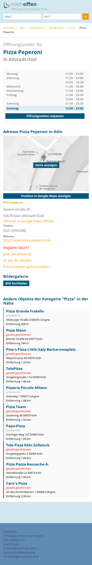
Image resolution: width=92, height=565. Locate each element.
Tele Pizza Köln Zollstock (28, 445)
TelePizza (14, 368)
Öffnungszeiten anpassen (45, 116)
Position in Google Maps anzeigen (46, 196)
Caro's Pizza (16, 483)
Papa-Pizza (15, 425)
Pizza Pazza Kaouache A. (27, 464)
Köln (22, 28)
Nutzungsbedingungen (19, 548)
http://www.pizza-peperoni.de (27, 240)
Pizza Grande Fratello (25, 311)
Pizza (71, 28)
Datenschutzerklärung (19, 552)
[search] (85, 16)
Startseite (9, 28)
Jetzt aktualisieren (17, 254)
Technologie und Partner (21, 557)
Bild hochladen (16, 283)
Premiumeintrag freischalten (26, 266)
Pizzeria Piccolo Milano (26, 387)
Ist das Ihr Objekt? (17, 260)
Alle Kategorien (14, 540)
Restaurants (56, 28)
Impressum (11, 544)
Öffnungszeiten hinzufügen (23, 536)
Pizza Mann (16, 330)
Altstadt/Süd (37, 28)
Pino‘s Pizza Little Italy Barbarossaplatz (41, 349)
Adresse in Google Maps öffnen (28, 221)
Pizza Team (16, 406)
